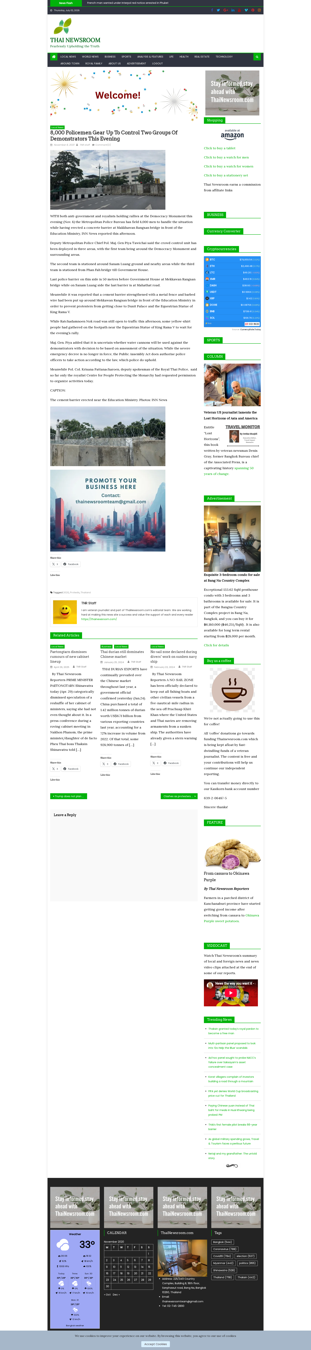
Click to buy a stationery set (226, 175)
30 (107, 1286)
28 (142, 1280)
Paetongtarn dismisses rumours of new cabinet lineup (69, 656)
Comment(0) (103, 145)
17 (114, 1273)
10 (114, 1267)
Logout (157, 63)
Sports (126, 56)
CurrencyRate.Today (250, 329)
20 (135, 1273)
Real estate (202, 56)
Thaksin (246, 1277)
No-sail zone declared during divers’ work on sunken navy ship (173, 656)
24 (114, 1280)
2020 (66, 592)
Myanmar (223, 1263)
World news (90, 56)
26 (128, 1280)
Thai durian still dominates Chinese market (122, 654)
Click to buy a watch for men (226, 157)
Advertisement (136, 63)
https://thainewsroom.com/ (99, 619)
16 (107, 1273)
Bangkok (222, 1242)
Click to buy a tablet (219, 148)
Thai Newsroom (75, 40)
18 (121, 1273)
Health (184, 56)
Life (171, 56)
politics (247, 1263)
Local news (68, 56)
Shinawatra (224, 1270)
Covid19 (222, 1256)
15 (149, 1267)
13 (135, 1267)
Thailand (86, 592)
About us (115, 63)
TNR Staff (81, 666)
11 (121, 1267)
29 (149, 1280)
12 (128, 1267)
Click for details (216, 645)
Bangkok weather (75, 1325)
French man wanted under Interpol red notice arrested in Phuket (127, 3)
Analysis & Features (150, 56)
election (246, 1256)
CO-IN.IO (254, 324)
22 (149, 1273)
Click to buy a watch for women (228, 166)
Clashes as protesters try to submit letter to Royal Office (181, 796)
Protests (75, 592)
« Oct (107, 1294)
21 (142, 1273)
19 (128, 1273)
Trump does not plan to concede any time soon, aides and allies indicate (71, 796)
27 (135, 1280)
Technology (224, 56)
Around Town (69, 63)
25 (121, 1280)
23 (107, 1280)
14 (142, 1267)
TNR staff (85, 145)
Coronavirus (224, 1249)
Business (110, 56)
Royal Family (93, 63)
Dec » (116, 1294)
